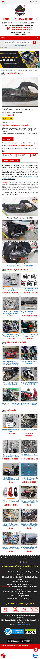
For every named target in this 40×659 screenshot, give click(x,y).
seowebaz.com (12, 645)
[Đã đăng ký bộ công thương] (14, 631)
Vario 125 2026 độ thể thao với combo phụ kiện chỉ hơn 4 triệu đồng (10, 548)
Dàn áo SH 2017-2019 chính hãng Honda (29, 289)
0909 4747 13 (13, 145)
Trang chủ (3, 70)
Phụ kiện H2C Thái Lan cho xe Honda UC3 (29, 479)
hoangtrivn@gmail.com (22, 624)
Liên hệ (13, 562)
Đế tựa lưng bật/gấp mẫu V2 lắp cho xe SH (11, 289)
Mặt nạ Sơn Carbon (8, 179)
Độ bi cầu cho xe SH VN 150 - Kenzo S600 (29, 335)
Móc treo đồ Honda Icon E (11, 501)
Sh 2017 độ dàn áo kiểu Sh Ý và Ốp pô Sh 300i (29, 383)
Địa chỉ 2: (5, 586)
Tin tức (32, 558)
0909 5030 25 (27, 145)
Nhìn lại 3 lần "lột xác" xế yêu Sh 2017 (29, 362)
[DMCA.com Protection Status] (30, 631)
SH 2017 (16, 70)
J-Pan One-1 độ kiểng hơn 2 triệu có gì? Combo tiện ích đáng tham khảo (29, 525)
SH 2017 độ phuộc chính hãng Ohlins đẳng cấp (10, 383)
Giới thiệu (14, 558)
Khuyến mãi (23, 562)
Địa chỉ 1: (4, 572)
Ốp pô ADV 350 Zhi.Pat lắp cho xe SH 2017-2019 (10, 335)
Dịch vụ (24, 558)
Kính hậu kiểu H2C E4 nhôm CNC (11, 430)
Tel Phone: (14, 581)
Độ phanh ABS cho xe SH (29, 430)
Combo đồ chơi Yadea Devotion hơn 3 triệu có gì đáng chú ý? (11, 525)
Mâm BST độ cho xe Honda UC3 (29, 455)
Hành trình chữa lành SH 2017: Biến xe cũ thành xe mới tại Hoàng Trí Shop (11, 363)
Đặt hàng (8, 118)
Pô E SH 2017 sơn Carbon (28, 176)
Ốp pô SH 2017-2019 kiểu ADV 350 (29, 312)
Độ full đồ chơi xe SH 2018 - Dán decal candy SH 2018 (29, 404)
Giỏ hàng (36, 2)
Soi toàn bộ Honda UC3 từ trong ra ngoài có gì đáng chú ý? (11, 479)
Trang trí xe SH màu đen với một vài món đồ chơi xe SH (11, 404)
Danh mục (2, 3)
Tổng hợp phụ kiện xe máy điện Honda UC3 (29, 548)
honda (10, 70)
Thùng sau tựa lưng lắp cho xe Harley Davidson (29, 501)
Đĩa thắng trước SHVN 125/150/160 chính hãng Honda (10, 313)
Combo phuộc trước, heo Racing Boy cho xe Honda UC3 (11, 456)
